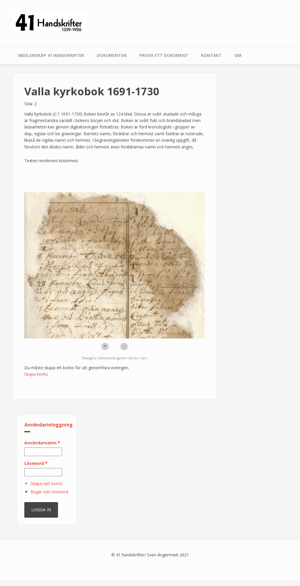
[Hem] (49, 22)
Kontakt (211, 55)
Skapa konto (36, 374)
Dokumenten (112, 55)
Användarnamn (42, 443)
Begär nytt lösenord (49, 491)
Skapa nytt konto (46, 483)
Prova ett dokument (163, 55)
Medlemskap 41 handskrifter (51, 55)
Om (237, 55)
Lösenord (35, 463)
